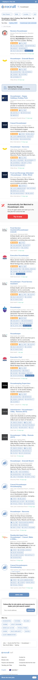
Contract (23, 185)
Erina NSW (21, 336)
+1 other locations (15, 571)
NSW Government (15, 258)
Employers (22, 660)
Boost (31, 136)
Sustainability (16, 77)
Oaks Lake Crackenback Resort (19, 488)
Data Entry (24, 427)
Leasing (25, 247)
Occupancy (15, 402)
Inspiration (27, 396)
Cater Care (13, 414)
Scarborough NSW (22, 541)
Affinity (26, 370)
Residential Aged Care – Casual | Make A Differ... (21, 537)
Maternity (24, 48)
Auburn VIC (30, 310)
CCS (32, 427)
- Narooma (19, 147)
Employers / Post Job (9, 2)
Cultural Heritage (26, 271)
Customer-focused (18, 555)
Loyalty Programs (17, 160)
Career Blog (22, 665)
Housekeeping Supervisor (20, 383)
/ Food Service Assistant (21, 283)
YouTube (14, 373)
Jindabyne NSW (26, 125)
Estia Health (13, 234)
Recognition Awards (18, 165)
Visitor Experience (18, 375)
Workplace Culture (18, 191)
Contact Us (22, 657)
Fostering (24, 74)
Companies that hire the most (27, 662)
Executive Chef (16, 357)
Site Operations (25, 453)
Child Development (18, 45)
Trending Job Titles (7, 665)
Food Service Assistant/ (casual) (19, 230)
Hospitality (15, 113)
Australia (14, 670)
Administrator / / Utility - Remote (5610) (21, 410)
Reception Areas (29, 425)
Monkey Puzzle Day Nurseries (18, 33)
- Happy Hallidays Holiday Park (19, 97)
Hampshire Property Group (17, 100)
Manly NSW (25, 386)
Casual (18, 123)
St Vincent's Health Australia (18, 310)
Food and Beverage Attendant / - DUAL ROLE (22, 174)
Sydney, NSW (13, 23)
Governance (28, 72)
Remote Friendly (17, 422)
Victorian (15, 323)
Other (22, 134)
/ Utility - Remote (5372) (22, 436)
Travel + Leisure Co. (15, 386)
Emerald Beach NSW (24, 61)
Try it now (17, 216)
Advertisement (27, 320)
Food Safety (16, 247)
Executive (19, 255)
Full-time (23, 43)
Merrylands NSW (23, 234)
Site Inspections (17, 299)
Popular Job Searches (8, 662)
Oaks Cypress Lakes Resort (18, 570)
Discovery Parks (14, 463)
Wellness (31, 134)
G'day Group (13, 61)
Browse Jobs (5, 660)
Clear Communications (19, 136)
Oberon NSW (25, 258)
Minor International (15, 125)
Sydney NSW (21, 414)
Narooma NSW (22, 149)
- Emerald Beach (22, 58)
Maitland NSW (31, 570)
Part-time (23, 318)
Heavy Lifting (27, 162)
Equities (27, 245)
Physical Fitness (17, 503)
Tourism (14, 74)
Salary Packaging (27, 323)
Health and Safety (17, 51)
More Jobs (19, 595)
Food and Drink (16, 245)
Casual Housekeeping (18, 485)
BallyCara (13, 541)
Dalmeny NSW (22, 286)
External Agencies (25, 550)
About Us (4, 657)
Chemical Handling (29, 269)
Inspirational (31, 45)
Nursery (18, 31)
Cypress (22, 582)
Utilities (14, 427)
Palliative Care (16, 325)
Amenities (15, 115)
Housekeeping (16, 72)
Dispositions (26, 113)
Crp (13, 274)
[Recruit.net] (9, 7)
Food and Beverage (18, 193)
